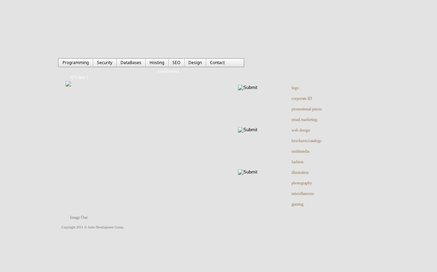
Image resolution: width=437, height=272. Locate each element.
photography (302, 183)
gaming (298, 204)
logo (295, 88)
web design (301, 130)
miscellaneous (303, 193)
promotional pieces (307, 109)
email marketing (304, 119)
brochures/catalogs (307, 140)
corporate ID (302, 98)
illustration (300, 172)
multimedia (300, 151)
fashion (298, 162)
